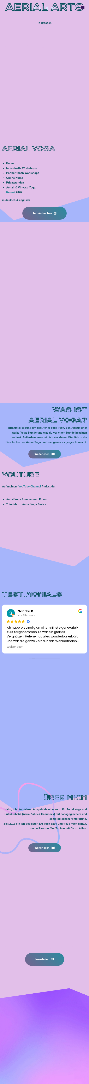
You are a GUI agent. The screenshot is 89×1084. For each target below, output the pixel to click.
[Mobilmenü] (83, 7)
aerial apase (45, 7)
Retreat (10, 192)
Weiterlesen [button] (15, 647)
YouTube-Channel (29, 486)
